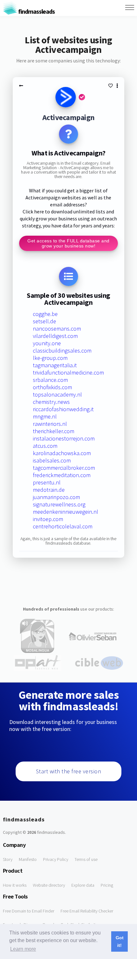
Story (7, 859)
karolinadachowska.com (62, 453)
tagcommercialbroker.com (64, 467)
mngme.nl (45, 416)
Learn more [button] (23, 949)
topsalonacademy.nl (57, 394)
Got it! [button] (120, 941)
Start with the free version (68, 771)
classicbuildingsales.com (62, 350)
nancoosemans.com (57, 328)
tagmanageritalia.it (55, 365)
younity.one (47, 343)
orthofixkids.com (52, 387)
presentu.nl (47, 482)
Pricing (107, 885)
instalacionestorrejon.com (64, 438)
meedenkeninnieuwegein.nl (65, 511)
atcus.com (45, 445)
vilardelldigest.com (55, 336)
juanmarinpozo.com (56, 497)
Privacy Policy (55, 859)
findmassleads (36, 11)
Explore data (82, 885)
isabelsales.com (52, 460)
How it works (14, 885)
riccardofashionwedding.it (63, 409)
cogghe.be (45, 314)
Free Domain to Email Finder (28, 911)
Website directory (49, 885)
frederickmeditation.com (61, 475)
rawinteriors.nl (50, 423)
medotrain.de (49, 489)
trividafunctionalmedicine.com (68, 372)
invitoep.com (48, 519)
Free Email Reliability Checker (87, 911)
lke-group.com (50, 357)
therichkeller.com (53, 431)
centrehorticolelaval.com (62, 526)
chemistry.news (51, 401)
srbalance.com (50, 379)
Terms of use (86, 859)
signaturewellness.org (59, 504)
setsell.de (44, 321)
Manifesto (28, 859)
